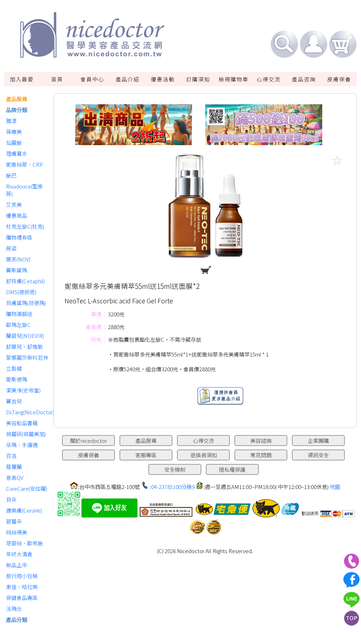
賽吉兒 (14, 401)
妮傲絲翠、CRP (24, 164)
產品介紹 (128, 79)
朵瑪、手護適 (22, 444)
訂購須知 (198, 79)
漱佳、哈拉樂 (22, 586)
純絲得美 (16, 532)
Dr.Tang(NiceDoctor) (28, 412)
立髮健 (14, 368)
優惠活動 (163, 79)
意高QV (14, 477)
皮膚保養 (339, 79)
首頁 (57, 79)
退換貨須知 (203, 455)
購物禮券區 (19, 237)
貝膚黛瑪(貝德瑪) (26, 302)
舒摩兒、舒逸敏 (24, 346)
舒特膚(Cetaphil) (25, 281)
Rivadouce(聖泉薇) (24, 189)
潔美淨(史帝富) (23, 390)
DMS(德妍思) (21, 292)
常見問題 (260, 455)
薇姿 (11, 248)
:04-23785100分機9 (172, 486)
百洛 (11, 455)
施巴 (11, 175)
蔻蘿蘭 (14, 466)
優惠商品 (16, 215)
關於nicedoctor (88, 440)
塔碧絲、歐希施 (24, 543)
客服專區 (146, 455)
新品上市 (16, 565)
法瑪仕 (14, 608)
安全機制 (174, 469)
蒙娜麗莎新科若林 (27, 357)
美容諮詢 (260, 440)
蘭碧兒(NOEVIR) (25, 335)
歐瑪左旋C (18, 324)
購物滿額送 (19, 313)
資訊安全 (318, 455)
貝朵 (11, 499)
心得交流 (269, 79)
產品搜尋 (16, 99)
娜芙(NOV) (18, 259)
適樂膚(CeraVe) (24, 510)
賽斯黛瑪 (16, 270)
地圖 (335, 486)
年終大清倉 (19, 554)
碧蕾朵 (14, 521)
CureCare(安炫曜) (26, 488)
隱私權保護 (232, 469)
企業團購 (318, 440)
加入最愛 (22, 79)
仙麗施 (14, 142)
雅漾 (11, 120)
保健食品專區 (22, 597)
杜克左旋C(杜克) (25, 226)
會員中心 (92, 79)
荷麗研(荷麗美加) (26, 434)
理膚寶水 (16, 153)
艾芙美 (14, 204)
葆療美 (14, 131)
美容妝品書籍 (22, 423)
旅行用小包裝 (22, 576)
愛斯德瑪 (16, 379)
